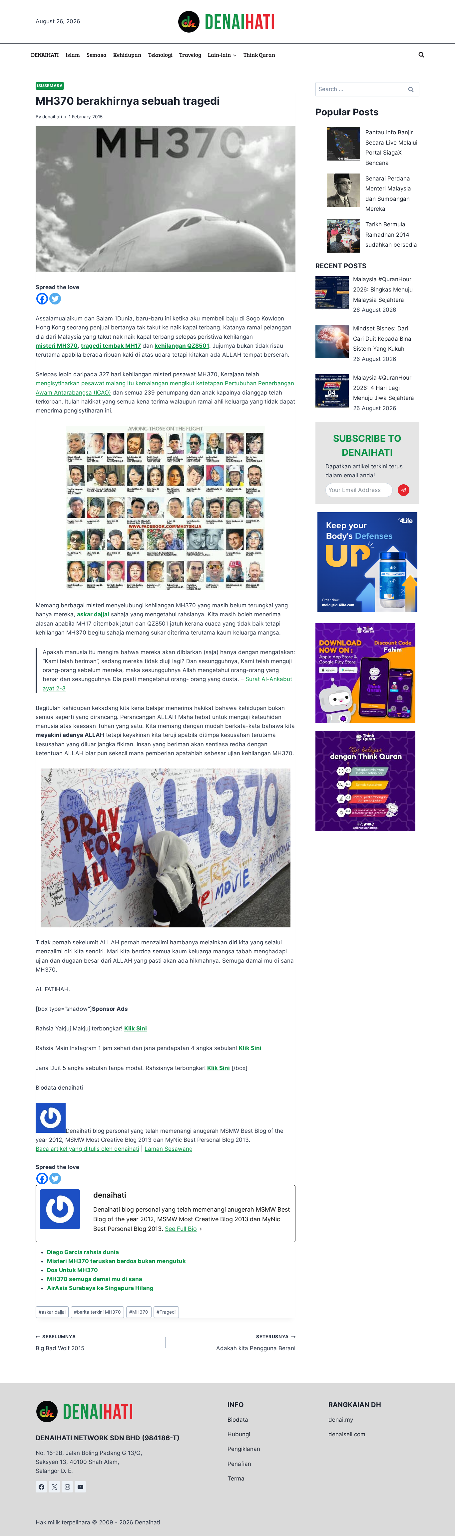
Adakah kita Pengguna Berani (255, 1343)
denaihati (52, 116)
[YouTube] (80, 1486)
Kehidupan (127, 55)
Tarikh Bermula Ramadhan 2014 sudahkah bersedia (391, 234)
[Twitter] (55, 298)
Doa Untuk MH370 (72, 1270)
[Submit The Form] (403, 490)
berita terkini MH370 (97, 1312)
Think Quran (259, 55)
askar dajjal (52, 1312)
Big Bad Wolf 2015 (60, 1343)
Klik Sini (135, 1028)
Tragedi (166, 1312)
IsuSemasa (50, 85)
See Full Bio (181, 1228)
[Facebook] (42, 298)
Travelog (190, 55)
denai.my (340, 1419)
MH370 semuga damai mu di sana (94, 1279)
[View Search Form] (421, 55)
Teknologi (160, 55)
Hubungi (239, 1434)
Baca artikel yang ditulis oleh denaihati (87, 1148)
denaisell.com (346, 1434)
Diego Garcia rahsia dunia (83, 1252)
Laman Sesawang (169, 1148)
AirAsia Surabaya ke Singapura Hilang (100, 1288)
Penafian (239, 1463)
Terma (236, 1478)
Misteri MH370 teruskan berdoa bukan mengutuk (116, 1261)
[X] (54, 1486)
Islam (73, 55)
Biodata (238, 1419)
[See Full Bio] (201, 1229)
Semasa (97, 55)
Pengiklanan (244, 1449)
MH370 (138, 1312)
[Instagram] (67, 1486)
